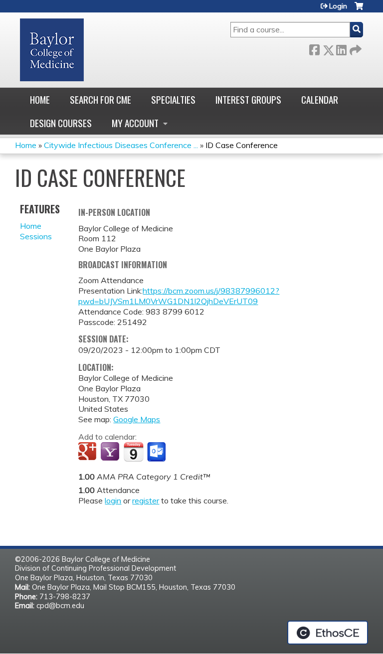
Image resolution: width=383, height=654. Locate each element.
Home (40, 99)
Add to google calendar (88, 452)
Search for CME (100, 99)
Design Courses (61, 123)
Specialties (173, 99)
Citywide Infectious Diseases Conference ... (121, 145)
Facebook (314, 48)
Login (338, 5)
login (113, 500)
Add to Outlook (157, 452)
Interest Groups (248, 99)
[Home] (52, 49)
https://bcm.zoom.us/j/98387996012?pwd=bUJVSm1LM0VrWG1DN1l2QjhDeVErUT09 (178, 296)
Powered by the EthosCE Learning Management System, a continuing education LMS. (327, 633)
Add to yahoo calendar (111, 452)
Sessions (36, 236)
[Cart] (359, 9)
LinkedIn (341, 48)
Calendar (319, 99)
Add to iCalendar (133, 452)
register (145, 500)
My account (135, 123)
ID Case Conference (241, 145)
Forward (355, 48)
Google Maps (136, 419)
